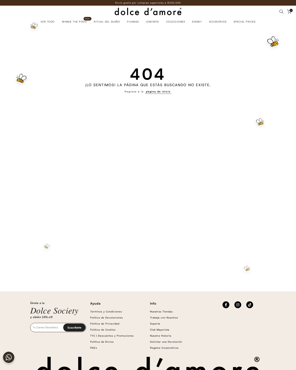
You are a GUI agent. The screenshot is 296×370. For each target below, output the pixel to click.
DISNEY (197, 21)
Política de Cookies (103, 329)
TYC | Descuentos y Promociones (112, 335)
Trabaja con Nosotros (164, 317)
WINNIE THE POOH (76, 21)
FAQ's (93, 347)
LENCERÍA (152, 21)
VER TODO (47, 21)
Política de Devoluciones (106, 317)
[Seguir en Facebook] (226, 304)
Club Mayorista (159, 329)
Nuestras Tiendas (161, 311)
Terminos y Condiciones (106, 311)
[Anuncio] (148, 3)
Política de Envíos (102, 341)
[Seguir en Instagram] (237, 304)
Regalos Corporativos (164, 347)
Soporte (155, 323)
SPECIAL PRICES (245, 21)
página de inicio (158, 91)
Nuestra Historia (160, 335)
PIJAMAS (133, 21)
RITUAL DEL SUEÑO (107, 21)
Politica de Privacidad (104, 323)
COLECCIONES (175, 21)
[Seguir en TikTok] (249, 304)
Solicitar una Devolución (166, 341)
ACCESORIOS (218, 21)
